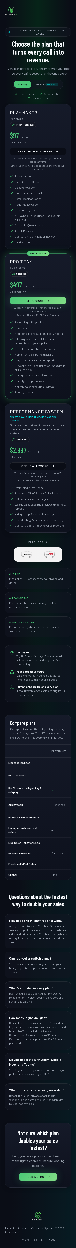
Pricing (25, 1239)
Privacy (50, 1239)
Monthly (22, 84)
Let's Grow (35, 300)
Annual (46, 84)
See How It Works (34, 466)
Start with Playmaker (35, 151)
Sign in (38, 1239)
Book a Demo (35, 1176)
